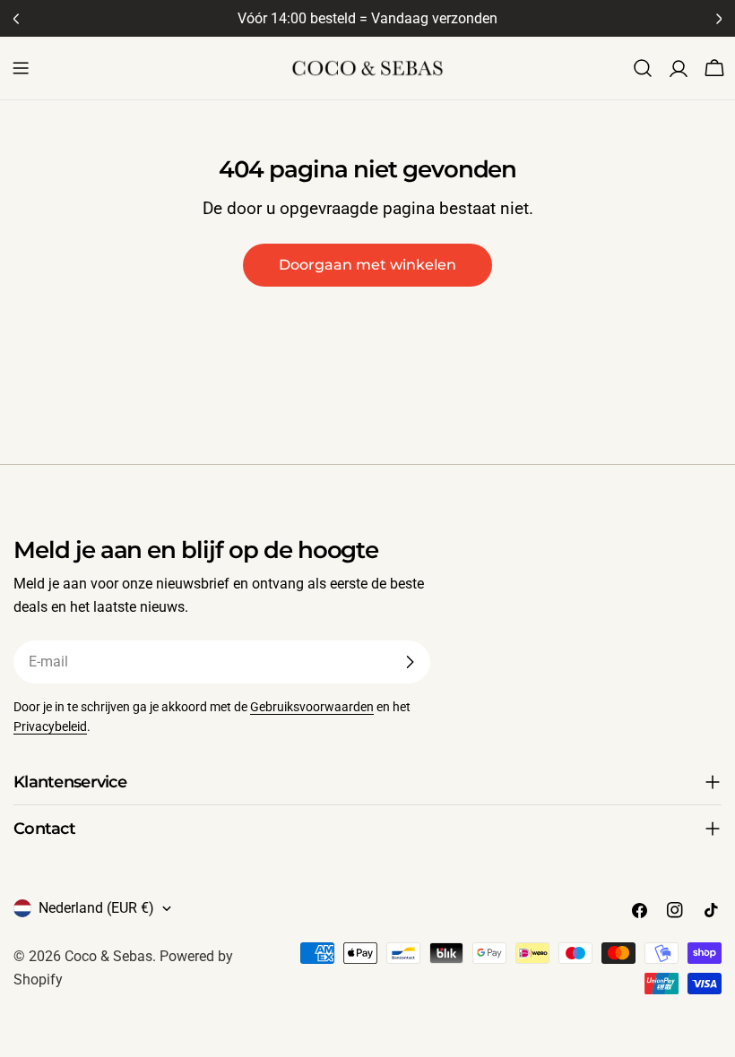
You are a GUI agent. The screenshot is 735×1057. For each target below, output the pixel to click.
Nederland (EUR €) (96, 907)
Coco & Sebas (108, 956)
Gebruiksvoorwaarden (312, 707)
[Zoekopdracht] (643, 68)
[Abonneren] (409, 662)
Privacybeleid (50, 727)
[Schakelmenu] (21, 68)
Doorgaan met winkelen (367, 264)
